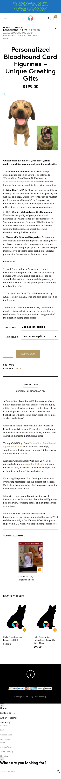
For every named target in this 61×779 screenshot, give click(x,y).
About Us (4, 725)
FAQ (2, 730)
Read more (39, 570)
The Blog (5, 722)
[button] (6, 18)
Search (58, 771)
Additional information (30, 391)
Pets (24, 30)
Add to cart (28, 354)
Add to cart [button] (24, 630)
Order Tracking (8, 717)
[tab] (30, 384)
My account (5, 739)
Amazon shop (6, 735)
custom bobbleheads (33, 464)
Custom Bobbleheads (13, 28)
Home (6, 27)
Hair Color (11, 337)
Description (30, 384)
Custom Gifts (7, 713)
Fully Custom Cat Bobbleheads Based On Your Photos (44, 640)
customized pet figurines (16, 181)
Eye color (10, 327)
